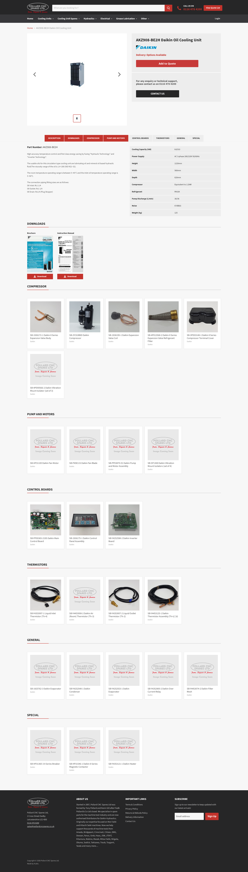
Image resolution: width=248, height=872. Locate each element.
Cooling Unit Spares (68, 18)
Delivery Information (134, 817)
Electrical (105, 18)
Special (196, 138)
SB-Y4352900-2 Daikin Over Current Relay (161, 690)
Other (144, 18)
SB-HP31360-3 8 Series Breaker (45, 763)
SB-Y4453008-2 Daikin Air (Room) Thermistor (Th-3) (81, 615)
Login (217, 18)
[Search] (168, 8)
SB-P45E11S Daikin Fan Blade (83, 463)
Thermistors (162, 138)
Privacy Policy (131, 808)
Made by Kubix (32, 863)
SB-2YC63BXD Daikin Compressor (79, 337)
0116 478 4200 (167, 84)
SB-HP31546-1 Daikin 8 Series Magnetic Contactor (83, 765)
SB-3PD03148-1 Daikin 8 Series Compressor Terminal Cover (201, 337)
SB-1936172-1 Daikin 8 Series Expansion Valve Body (44, 337)
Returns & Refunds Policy (136, 812)
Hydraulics (89, 18)
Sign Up (212, 816)
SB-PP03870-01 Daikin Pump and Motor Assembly (122, 465)
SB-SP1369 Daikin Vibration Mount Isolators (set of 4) (161, 465)
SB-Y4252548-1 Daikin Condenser (79, 690)
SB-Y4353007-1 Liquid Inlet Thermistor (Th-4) (43, 615)
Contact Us (157, 94)
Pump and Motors (116, 138)
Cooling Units (45, 18)
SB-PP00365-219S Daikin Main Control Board (44, 540)
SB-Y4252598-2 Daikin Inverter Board (122, 540)
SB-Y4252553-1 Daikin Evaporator (118, 690)
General (181, 138)
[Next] (119, 74)
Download (41, 276)
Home (30, 18)
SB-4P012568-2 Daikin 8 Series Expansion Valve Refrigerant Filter (162, 338)
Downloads (73, 138)
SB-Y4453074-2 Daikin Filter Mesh (200, 690)
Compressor (93, 138)
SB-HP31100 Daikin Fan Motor (44, 463)
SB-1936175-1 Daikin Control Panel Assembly (83, 540)
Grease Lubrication (125, 18)
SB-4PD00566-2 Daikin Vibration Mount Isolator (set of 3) (45, 389)
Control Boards (140, 138)
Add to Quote (167, 63)
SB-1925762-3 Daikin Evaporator (45, 688)
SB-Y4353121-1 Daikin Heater (122, 763)
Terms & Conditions (134, 804)
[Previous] (35, 74)
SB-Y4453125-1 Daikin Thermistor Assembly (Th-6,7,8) (163, 615)
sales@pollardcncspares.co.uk (40, 826)
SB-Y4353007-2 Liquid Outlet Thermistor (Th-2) (122, 615)
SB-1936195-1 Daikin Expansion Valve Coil (123, 337)
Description (54, 138)
